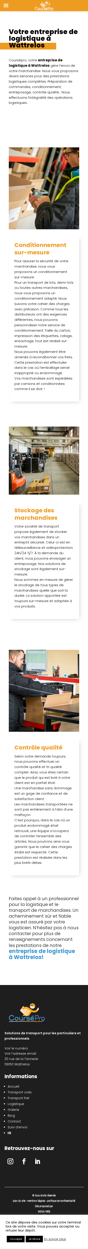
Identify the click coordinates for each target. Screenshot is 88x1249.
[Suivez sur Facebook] (24, 1161)
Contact (14, 1121)
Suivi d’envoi (17, 1127)
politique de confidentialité (61, 1200)
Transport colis (20, 1092)
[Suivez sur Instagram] (10, 1161)
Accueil (13, 1086)
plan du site (19, 1200)
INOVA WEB (44, 1211)
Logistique (16, 1104)
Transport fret (18, 1098)
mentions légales (36, 1200)
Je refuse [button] (34, 1239)
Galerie (13, 1109)
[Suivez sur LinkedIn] (37, 1161)
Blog (11, 1115)
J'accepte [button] (15, 1239)
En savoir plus (55, 1239)
